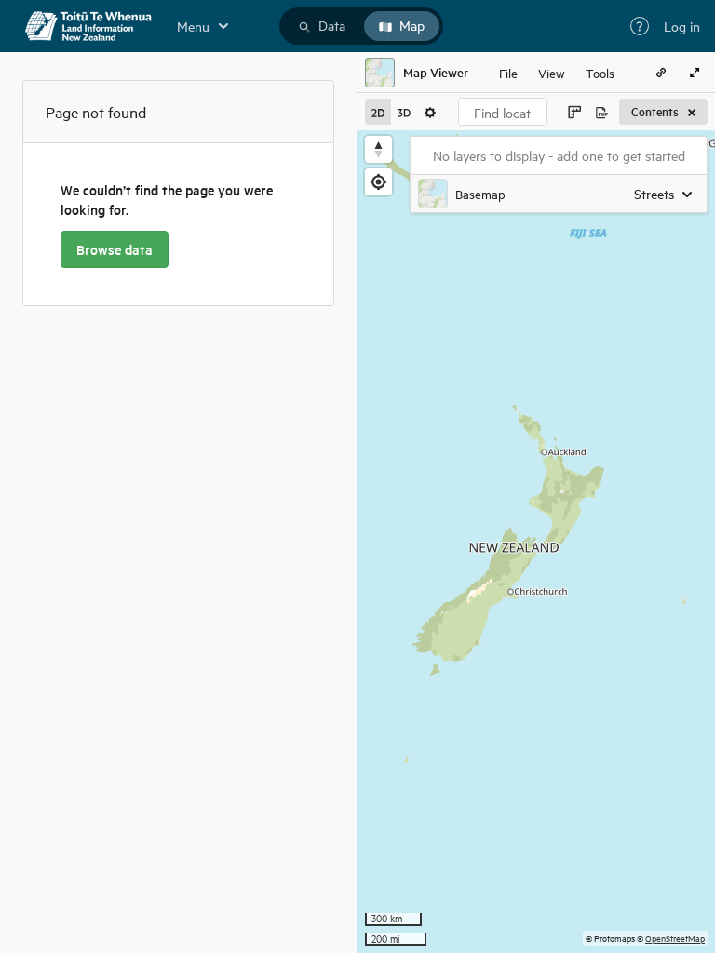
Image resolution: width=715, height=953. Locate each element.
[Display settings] (430, 112)
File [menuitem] (508, 72)
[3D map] (404, 112)
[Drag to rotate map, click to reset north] (378, 149)
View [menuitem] (551, 72)
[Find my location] (378, 181)
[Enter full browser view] (694, 73)
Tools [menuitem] (600, 72)
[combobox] (502, 112)
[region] (536, 541)
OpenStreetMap (675, 938)
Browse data (114, 249)
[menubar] (557, 73)
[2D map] (378, 112)
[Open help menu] (639, 26)
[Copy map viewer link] (661, 73)
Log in (682, 26)
